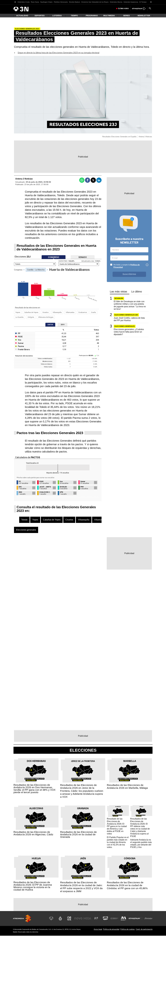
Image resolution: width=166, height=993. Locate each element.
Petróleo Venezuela (61, 2)
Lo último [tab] (136, 291)
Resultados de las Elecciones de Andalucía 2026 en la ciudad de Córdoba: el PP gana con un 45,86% (127, 885)
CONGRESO (53, 257)
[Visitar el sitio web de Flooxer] (148, 918)
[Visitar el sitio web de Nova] (78, 918)
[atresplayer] (139, 8)
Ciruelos (45, 312)
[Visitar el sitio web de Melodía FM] (123, 918)
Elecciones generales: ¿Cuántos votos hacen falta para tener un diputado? (129, 331)
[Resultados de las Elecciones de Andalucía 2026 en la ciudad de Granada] (83, 818)
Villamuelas (70, 312)
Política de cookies (127, 929)
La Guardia (19, 317)
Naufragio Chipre (46, 2)
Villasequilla (57, 312)
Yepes (17, 312)
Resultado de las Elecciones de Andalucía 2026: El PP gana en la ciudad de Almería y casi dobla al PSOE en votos (117, 826)
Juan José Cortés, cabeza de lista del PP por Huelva (129, 319)
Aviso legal (98, 929)
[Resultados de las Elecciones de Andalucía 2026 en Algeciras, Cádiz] (36, 818)
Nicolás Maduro (74, 2)
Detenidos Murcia (116, 2)
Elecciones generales (26, 530)
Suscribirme (129, 274)
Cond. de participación (144, 929)
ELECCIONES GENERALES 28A (126, 315)
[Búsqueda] (150, 8)
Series (126, 16)
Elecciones (83, 750)
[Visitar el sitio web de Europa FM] (114, 918)
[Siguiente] (151, 2)
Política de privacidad (111, 929)
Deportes (39, 16)
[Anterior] (15, 2)
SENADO (82, 257)
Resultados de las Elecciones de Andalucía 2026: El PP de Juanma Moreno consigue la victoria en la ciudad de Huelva (32, 886)
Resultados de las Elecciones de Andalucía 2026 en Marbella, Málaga (127, 786)
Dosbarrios (82, 312)
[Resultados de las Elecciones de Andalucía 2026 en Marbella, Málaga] (130, 770)
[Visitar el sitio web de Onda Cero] (105, 918)
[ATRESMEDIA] (22, 918)
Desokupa (119, 298)
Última (123, 8)
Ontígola (31, 317)
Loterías (57, 16)
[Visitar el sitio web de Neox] (69, 918)
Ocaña (93, 312)
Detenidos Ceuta (24, 2)
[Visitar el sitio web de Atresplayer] (136, 918)
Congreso (18, 270)
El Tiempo (143, 2)
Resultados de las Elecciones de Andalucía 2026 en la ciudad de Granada (78, 834)
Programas (92, 16)
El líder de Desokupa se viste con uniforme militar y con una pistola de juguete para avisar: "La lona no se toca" (130, 305)
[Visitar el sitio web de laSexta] (60, 918)
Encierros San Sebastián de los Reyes (95, 2)
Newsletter (144, 16)
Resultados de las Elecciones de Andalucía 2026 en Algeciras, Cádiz (33, 833)
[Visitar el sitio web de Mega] (87, 918)
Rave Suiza (35, 2)
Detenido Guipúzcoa (131, 2)
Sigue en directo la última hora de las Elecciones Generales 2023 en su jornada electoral (58, 53)
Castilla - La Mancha (35, 270)
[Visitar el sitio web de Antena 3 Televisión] (51, 918)
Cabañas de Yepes (31, 312)
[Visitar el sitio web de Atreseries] (96, 918)
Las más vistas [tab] (118, 291)
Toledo (24, 520)
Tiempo (74, 16)
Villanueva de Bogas (45, 317)
